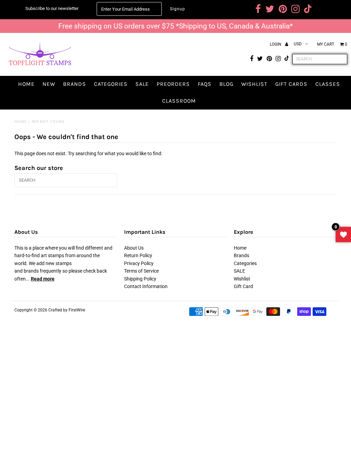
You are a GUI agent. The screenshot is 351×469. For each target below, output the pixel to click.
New (49, 84)
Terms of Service (141, 271)
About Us (134, 248)
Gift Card (243, 286)
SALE (142, 84)
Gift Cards (291, 84)
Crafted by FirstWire (66, 310)
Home (26, 84)
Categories (111, 84)
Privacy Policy (139, 263)
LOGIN (276, 44)
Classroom (179, 101)
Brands (74, 84)
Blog (226, 84)
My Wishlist (343, 234)
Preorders (173, 84)
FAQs (204, 84)
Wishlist (254, 84)
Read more (43, 279)
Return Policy (138, 255)
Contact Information (146, 286)
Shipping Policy (140, 279)
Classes (327, 84)
